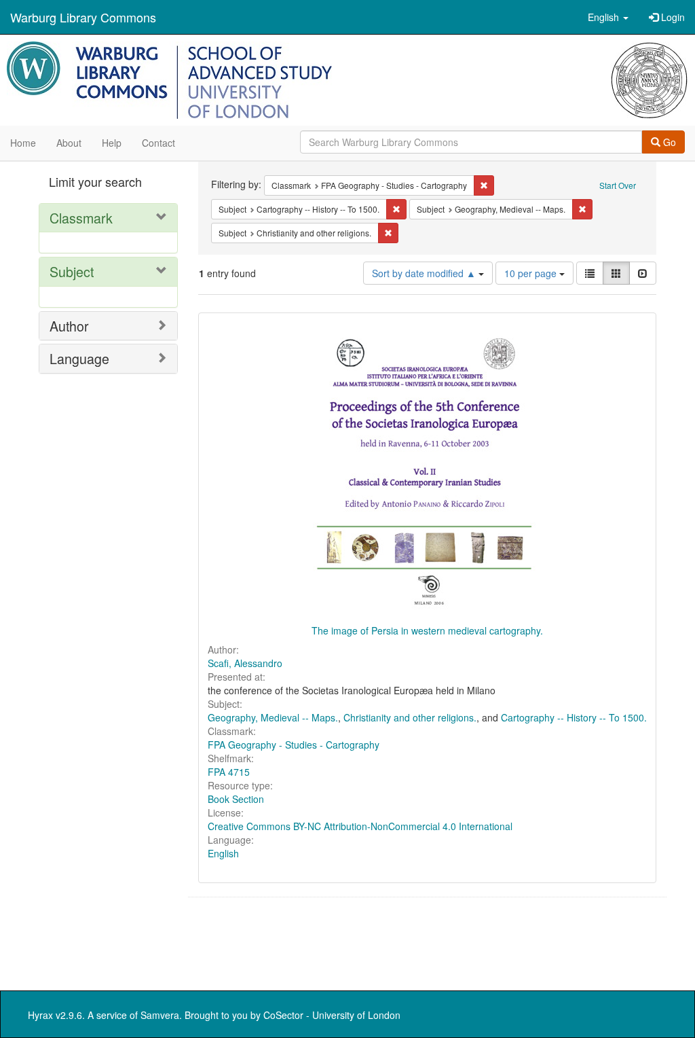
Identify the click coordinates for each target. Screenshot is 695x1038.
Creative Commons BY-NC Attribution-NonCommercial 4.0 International (360, 826)
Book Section (236, 799)
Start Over (617, 185)
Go (668, 142)
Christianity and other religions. (409, 717)
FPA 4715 (229, 771)
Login (671, 17)
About (68, 142)
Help (111, 142)
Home (23, 142)
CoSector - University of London (331, 1015)
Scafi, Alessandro (245, 663)
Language (79, 358)
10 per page (531, 273)
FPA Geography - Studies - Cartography (293, 744)
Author (69, 326)
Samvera (159, 1015)
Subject (72, 271)
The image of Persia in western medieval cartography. (427, 630)
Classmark (81, 218)
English (223, 853)
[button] (608, 17)
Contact (158, 142)
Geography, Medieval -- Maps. (273, 717)
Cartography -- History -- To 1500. (574, 717)
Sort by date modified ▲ (425, 273)
